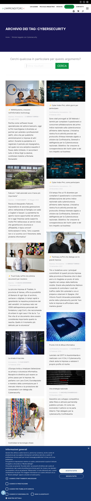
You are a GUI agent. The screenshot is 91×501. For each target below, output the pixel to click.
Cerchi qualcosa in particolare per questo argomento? (45, 59)
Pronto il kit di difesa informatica (62, 345)
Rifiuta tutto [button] (71, 476)
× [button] (88, 448)
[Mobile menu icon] (87, 8)
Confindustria (54, 112)
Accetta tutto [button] (71, 471)
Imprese (11, 116)
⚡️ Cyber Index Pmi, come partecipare (64, 182)
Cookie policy (35, 475)
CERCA (62, 66)
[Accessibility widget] (3, 492)
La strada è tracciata (16, 358)
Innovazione (19, 116)
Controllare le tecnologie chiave (20, 443)
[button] (31, 498)
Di (31, 116)
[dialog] (45, 473)
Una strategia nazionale (58, 389)
